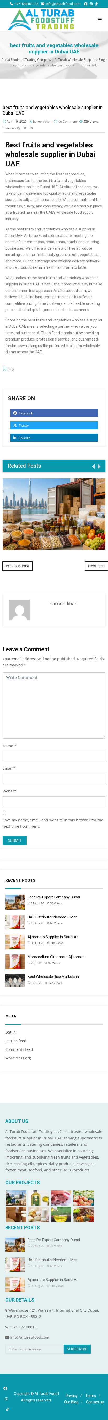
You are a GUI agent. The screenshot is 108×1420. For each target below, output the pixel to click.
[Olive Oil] (38, 1198)
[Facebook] (85, 4)
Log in (10, 1032)
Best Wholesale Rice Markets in (53, 977)
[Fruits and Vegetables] (83, 1198)
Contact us (95, 1402)
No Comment (67, 121)
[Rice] (16, 1198)
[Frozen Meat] (61, 1198)
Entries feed (15, 1040)
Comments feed (19, 1049)
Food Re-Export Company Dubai (54, 513)
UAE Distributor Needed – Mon (53, 917)
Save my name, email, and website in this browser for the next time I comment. (53, 823)
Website (10, 791)
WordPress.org (18, 1057)
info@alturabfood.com (63, 3)
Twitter (23, 425)
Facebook (25, 413)
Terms (90, 1396)
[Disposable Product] (16, 1214)
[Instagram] (91, 4)
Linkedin (24, 437)
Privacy (72, 1396)
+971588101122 (26, 3)
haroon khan (42, 121)
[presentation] (93, 466)
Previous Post (17, 565)
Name (8, 745)
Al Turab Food (46, 1394)
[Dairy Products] (38, 1214)
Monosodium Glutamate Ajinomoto (57, 957)
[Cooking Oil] (61, 1214)
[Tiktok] (96, 4)
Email (7, 768)
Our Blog (71, 1402)
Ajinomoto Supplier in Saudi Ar (53, 937)
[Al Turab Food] (41, 19)
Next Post (96, 565)
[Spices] (83, 1214)
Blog (11, 369)
